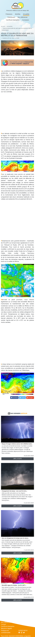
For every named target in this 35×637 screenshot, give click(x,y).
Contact (3, 624)
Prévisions (9, 14)
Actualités (26, 14)
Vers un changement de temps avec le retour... (15, 538)
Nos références (22, 17)
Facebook (15, 397)
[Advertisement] (17, 112)
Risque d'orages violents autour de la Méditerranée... (17, 444)
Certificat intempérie (12, 20)
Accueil (3, 26)
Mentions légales (6, 628)
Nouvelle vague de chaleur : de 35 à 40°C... (14, 585)
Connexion (25, 20)
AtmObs (17, 14)
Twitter (23, 397)
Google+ (30, 397)
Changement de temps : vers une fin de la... (14, 491)
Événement (11, 17)
